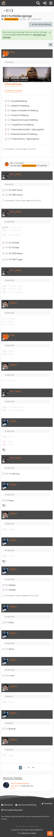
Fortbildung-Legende (13, 90)
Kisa (24, 19)
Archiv (13, 788)
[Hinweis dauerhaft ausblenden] (49, 32)
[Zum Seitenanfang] (50, 833)
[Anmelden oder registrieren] (44, 3)
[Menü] (50, 3)
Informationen (13, 84)
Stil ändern (48, 803)
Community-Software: (27, 830)
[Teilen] (50, 45)
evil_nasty (26, 200)
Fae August (14, 786)
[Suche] (38, 3)
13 (28, 767)
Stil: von (27, 833)
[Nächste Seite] (33, 767)
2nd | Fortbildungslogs (20, 783)
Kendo (25, 596)
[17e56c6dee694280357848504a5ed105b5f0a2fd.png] (27, 74)
